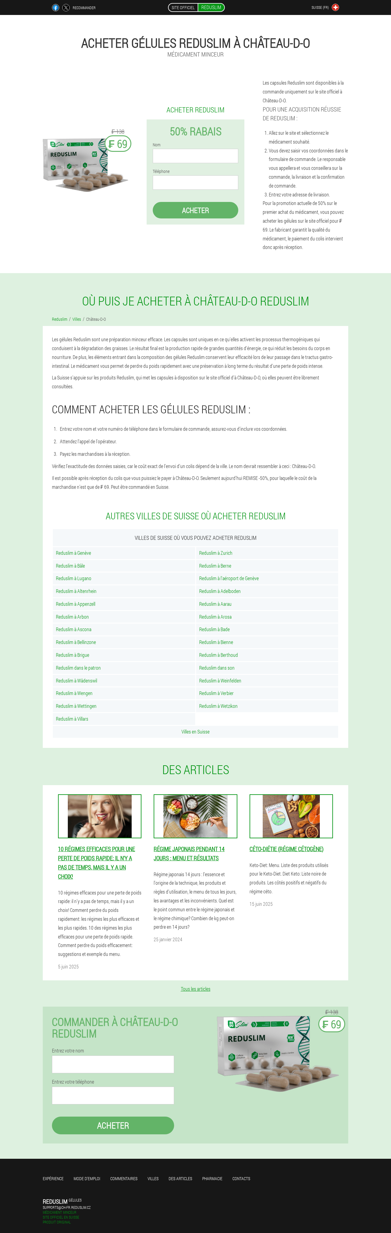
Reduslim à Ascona (73, 629)
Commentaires (123, 1178)
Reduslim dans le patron (78, 667)
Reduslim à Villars (72, 718)
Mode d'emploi (87, 1178)
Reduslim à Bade (214, 629)
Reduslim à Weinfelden (220, 680)
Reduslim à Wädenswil (76, 680)
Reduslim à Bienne (216, 642)
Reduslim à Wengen (74, 693)
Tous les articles (195, 989)
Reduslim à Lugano (73, 578)
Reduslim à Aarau (215, 604)
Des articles (180, 1178)
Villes (153, 1178)
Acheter (195, 210)
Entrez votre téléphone (73, 1081)
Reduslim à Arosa (215, 616)
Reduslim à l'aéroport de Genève (229, 578)
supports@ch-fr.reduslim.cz (67, 1207)
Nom (156, 145)
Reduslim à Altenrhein (76, 591)
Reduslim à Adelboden (220, 591)
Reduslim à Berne (215, 565)
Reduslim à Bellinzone (76, 642)
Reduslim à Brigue (72, 655)
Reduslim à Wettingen (76, 706)
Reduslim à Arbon (72, 616)
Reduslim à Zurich (215, 553)
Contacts (241, 1178)
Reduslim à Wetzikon (218, 706)
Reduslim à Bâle (70, 565)
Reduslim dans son (217, 667)
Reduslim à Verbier (216, 693)
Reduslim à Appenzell (75, 604)
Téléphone (161, 171)
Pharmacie (212, 1178)
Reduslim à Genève (73, 553)
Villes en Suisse (195, 731)
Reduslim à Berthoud (218, 655)
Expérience (53, 1178)
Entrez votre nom (68, 1050)
